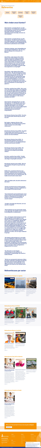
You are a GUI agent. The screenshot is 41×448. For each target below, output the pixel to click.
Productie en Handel (14, 9)
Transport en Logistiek (14, 3)
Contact (22, 443)
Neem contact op (4, 440)
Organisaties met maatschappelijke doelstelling (16, 10)
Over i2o (22, 442)
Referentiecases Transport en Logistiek (20, 4)
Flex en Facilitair (13, 4)
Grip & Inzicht (6, 4)
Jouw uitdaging (22, 435)
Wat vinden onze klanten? (19, 3)
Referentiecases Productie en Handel (20, 9)
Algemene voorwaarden (33, 435)
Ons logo (27, 4)
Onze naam (28, 3)
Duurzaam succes (6, 3)
